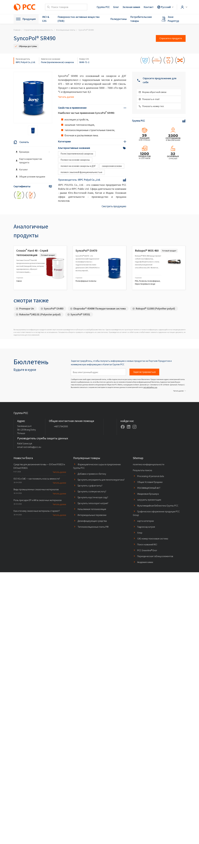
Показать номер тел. (153, 106)
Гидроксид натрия (146, 526)
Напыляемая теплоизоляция (92, 509)
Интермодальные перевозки (92, 515)
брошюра (24, 151)
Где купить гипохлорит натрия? (93, 503)
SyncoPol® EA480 (53, 308)
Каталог (23, 169)
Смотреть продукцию (114, 206)
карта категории (145, 520)
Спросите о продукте (171, 38)
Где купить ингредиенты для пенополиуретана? (101, 479)
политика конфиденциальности (148, 464)
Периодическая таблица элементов (155, 556)
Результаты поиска (142, 470)
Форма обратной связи (154, 92)
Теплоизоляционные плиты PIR (93, 526)
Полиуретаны (118, 19)
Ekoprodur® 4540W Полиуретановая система (99, 308)
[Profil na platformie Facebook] (122, 426)
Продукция (29, 19)
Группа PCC (103, 7)
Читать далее (66, 97)
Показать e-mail (150, 99)
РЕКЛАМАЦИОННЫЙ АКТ (148, 487)
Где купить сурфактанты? (90, 485)
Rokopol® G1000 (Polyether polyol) (155, 308)
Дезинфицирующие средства (92, 520)
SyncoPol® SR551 (80, 314)
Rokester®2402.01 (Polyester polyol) (40, 314)
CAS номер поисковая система (152, 538)
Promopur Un (26, 308)
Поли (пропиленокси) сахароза (57, 62)
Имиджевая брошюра (148, 493)
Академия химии (145, 562)
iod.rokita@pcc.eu (150, 387)
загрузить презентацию (149, 499)
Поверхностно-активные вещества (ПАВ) (78, 19)
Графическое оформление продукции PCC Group (156, 513)
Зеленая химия (131, 7)
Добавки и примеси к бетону (92, 473)
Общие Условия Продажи (149, 482)
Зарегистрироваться (144, 371)
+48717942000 (61, 426)
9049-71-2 (84, 62)
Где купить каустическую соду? (93, 497)
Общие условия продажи (32, 176)
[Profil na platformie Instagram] (134, 426)
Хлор (139, 532)
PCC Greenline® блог (147, 550)
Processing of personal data (150, 476)
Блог (116, 7)
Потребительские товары (141, 19)
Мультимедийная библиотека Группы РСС (157, 505)
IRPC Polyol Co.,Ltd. (25, 62)
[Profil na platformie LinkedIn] (128, 426)
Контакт (148, 7)
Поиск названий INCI (147, 544)
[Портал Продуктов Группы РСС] (25, 7)
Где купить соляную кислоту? (92, 491)
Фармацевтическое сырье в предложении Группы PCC (97, 466)
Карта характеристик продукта (30, 160)
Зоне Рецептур (173, 19)
